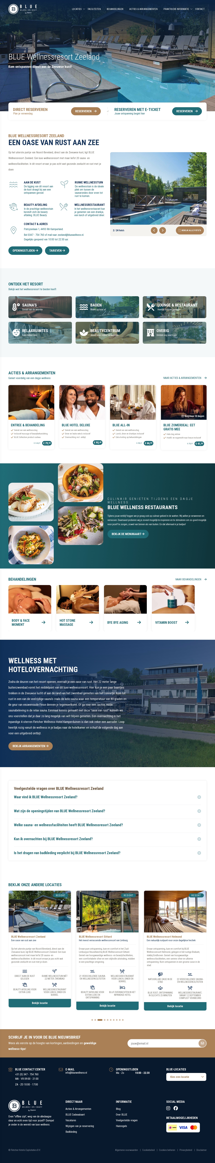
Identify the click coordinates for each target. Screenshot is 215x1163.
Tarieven (55, 250)
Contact (200, 9)
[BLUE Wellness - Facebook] (176, 1111)
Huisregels (121, 1128)
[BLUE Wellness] (22, 9)
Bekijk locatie (40, 1005)
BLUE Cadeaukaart (75, 1117)
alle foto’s (191, 230)
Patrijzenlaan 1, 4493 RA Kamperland (43, 229)
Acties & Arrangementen (143, 9)
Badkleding (71, 1134)
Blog (118, 1111)
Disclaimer (202, 1152)
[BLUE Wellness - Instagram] (168, 1111)
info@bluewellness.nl (76, 1075)
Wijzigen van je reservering (80, 1128)
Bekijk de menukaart (127, 534)
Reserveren (83, 111)
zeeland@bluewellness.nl (70, 234)
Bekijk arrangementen (29, 746)
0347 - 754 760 (36, 234)
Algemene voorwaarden (126, 1152)
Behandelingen (115, 9)
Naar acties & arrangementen (182, 378)
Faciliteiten (94, 9)
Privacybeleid (186, 1152)
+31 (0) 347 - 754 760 (26, 1077)
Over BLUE (121, 1117)
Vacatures (71, 1123)
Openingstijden (24, 250)
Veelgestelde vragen (127, 1123)
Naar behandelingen (188, 579)
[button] (107, 797)
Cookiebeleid (148, 1152)
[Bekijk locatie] (40, 911)
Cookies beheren (167, 1152)
